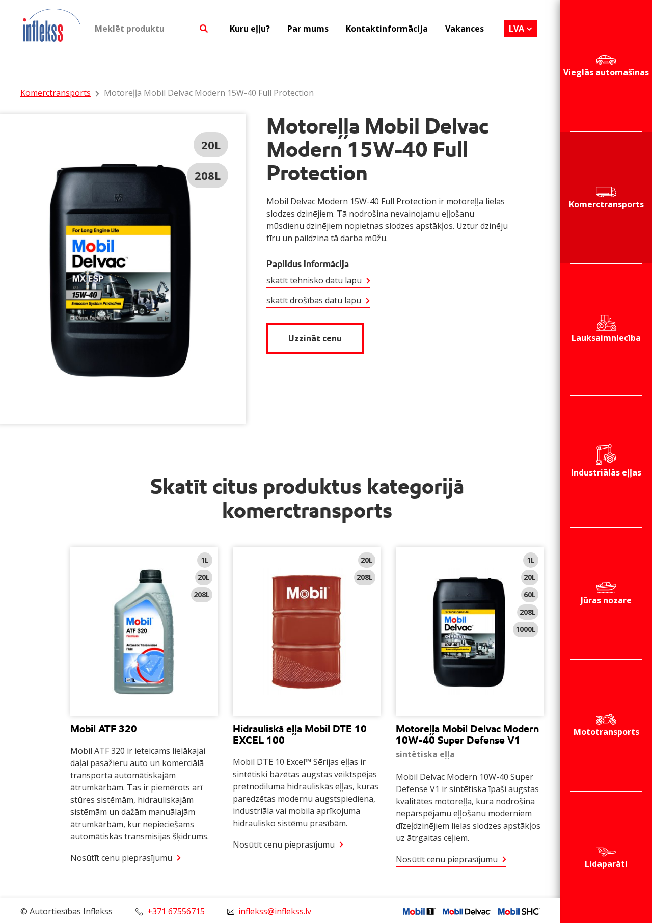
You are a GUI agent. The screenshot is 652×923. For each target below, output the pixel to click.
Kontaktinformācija (387, 28)
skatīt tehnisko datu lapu (314, 280)
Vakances (464, 28)
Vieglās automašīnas (606, 72)
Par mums (308, 28)
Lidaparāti (606, 863)
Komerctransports (606, 204)
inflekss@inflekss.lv (274, 911)
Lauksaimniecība (606, 338)
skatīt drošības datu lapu (313, 300)
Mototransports (606, 731)
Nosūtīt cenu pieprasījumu (121, 857)
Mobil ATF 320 (103, 729)
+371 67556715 (176, 911)
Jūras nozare (606, 600)
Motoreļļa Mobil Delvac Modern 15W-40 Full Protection (209, 92)
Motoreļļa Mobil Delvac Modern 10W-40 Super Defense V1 (467, 734)
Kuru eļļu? (250, 28)
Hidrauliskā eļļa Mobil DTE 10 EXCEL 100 (300, 734)
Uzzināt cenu (315, 338)
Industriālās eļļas (606, 472)
